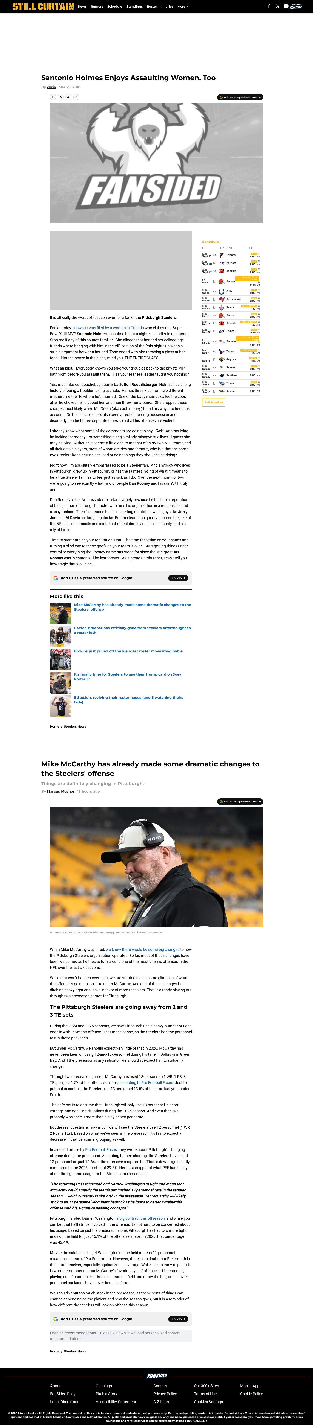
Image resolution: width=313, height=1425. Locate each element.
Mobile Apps (250, 1386)
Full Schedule (214, 402)
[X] (277, 6)
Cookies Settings (208, 1401)
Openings (104, 1386)
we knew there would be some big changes (142, 949)
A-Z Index (161, 1401)
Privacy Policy (165, 1394)
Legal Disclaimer (64, 1401)
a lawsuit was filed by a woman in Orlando (108, 328)
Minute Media (27, 1413)
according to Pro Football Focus (146, 1082)
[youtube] (286, 6)
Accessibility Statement (116, 1401)
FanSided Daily (63, 1394)
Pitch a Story (106, 1394)
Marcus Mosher (60, 791)
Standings (134, 6)
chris (51, 87)
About (55, 1386)
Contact (160, 1386)
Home (54, 726)
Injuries (167, 6)
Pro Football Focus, (101, 1149)
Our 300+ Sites (206, 1386)
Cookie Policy (251, 1394)
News (82, 6)
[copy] (76, 97)
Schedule (114, 6)
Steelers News (75, 726)
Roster (152, 6)
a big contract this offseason (140, 1218)
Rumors (97, 6)
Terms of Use (205, 1394)
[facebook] (269, 6)
